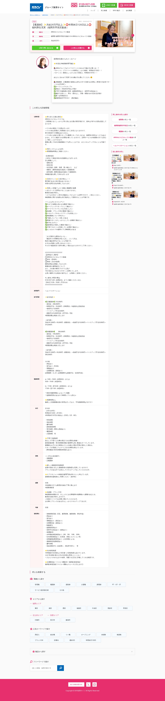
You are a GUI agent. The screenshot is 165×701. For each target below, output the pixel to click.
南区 (50, 608)
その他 (61, 590)
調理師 (99, 584)
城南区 (79, 608)
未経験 (103, 635)
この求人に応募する (78, 48)
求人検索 (104, 10)
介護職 (83, 584)
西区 (64, 608)
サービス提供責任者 (42, 590)
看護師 (52, 584)
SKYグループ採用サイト (35, 15)
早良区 (125, 608)
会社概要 (129, 10)
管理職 (37, 584)
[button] (132, 35)
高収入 (37, 635)
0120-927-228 (87, 4)
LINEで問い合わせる (46, 48)
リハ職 (68, 635)
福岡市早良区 (45, 15)
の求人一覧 (125, 119)
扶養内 (56, 640)
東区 (36, 608)
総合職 (52, 635)
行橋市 (37, 620)
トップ (93, 10)
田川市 (52, 620)
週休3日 (72, 640)
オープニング (85, 635)
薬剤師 (68, 584)
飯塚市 (68, 620)
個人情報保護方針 (76, 684)
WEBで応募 (128, 5)
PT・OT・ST (116, 584)
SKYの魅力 (116, 10)
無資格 (119, 635)
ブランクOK (39, 640)
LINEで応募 (110, 5)
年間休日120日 (91, 640)
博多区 (110, 608)
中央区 (94, 608)
